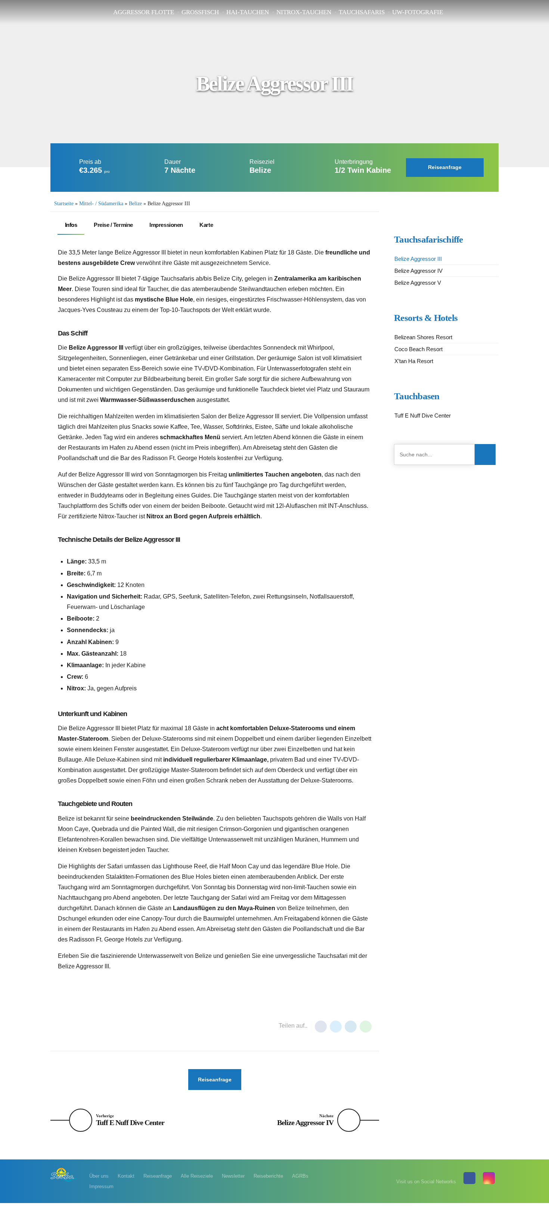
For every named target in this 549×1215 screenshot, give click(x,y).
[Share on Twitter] (336, 1027)
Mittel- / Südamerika (101, 203)
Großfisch (200, 12)
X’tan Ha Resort (413, 361)
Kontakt (126, 1176)
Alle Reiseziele (197, 1176)
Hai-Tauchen (247, 12)
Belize (135, 203)
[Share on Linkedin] (351, 1027)
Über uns (99, 1176)
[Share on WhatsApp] (366, 1027)
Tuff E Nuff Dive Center (422, 415)
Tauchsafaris (362, 12)
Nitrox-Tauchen (303, 12)
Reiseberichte (268, 1176)
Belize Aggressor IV (418, 271)
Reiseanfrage (157, 1176)
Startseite (64, 203)
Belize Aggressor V (417, 282)
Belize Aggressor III (418, 259)
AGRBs (300, 1176)
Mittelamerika (105, 1026)
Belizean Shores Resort (423, 337)
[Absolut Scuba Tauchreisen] (64, 1173)
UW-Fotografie (417, 12)
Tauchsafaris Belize (158, 1026)
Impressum (101, 1186)
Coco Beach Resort (418, 349)
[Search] (485, 454)
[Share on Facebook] (321, 1027)
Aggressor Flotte (143, 12)
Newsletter (233, 1176)
